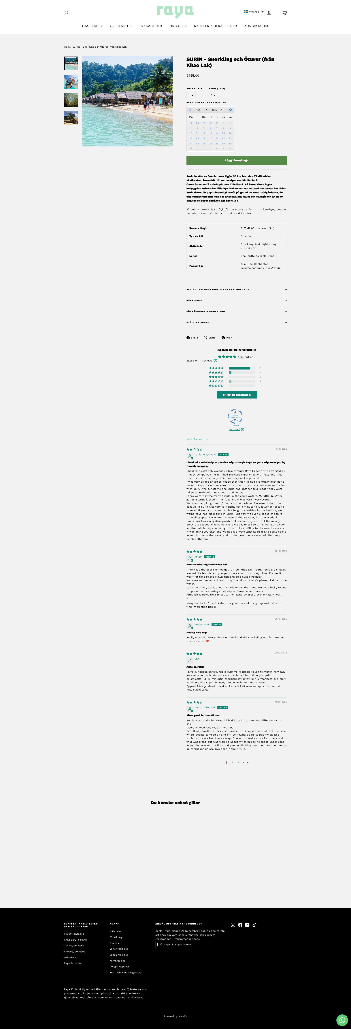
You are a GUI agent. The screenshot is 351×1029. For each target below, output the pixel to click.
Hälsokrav (194, 300)
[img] (194, 449)
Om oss (114, 943)
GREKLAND (119, 26)
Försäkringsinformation (205, 311)
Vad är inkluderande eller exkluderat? (217, 290)
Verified (234, 429)
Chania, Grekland (74, 945)
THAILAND (91, 26)
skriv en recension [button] (237, 394)
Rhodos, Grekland (74, 951)
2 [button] (232, 762)
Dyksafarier (71, 957)
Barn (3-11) (217, 88)
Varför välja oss (119, 948)
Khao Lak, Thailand (75, 939)
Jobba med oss (119, 954)
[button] (254, 12)
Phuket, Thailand (74, 934)
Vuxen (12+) (195, 88)
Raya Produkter (73, 963)
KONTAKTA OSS (256, 26)
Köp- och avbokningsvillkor (126, 972)
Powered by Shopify (175, 1016)
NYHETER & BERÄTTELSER (215, 26)
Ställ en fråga (198, 322)
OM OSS (176, 26)
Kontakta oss (117, 960)
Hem (67, 46)
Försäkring (116, 937)
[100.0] (235, 416)
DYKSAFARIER (150, 26)
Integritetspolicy (119, 966)
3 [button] (238, 762)
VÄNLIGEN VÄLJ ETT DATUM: (206, 103)
